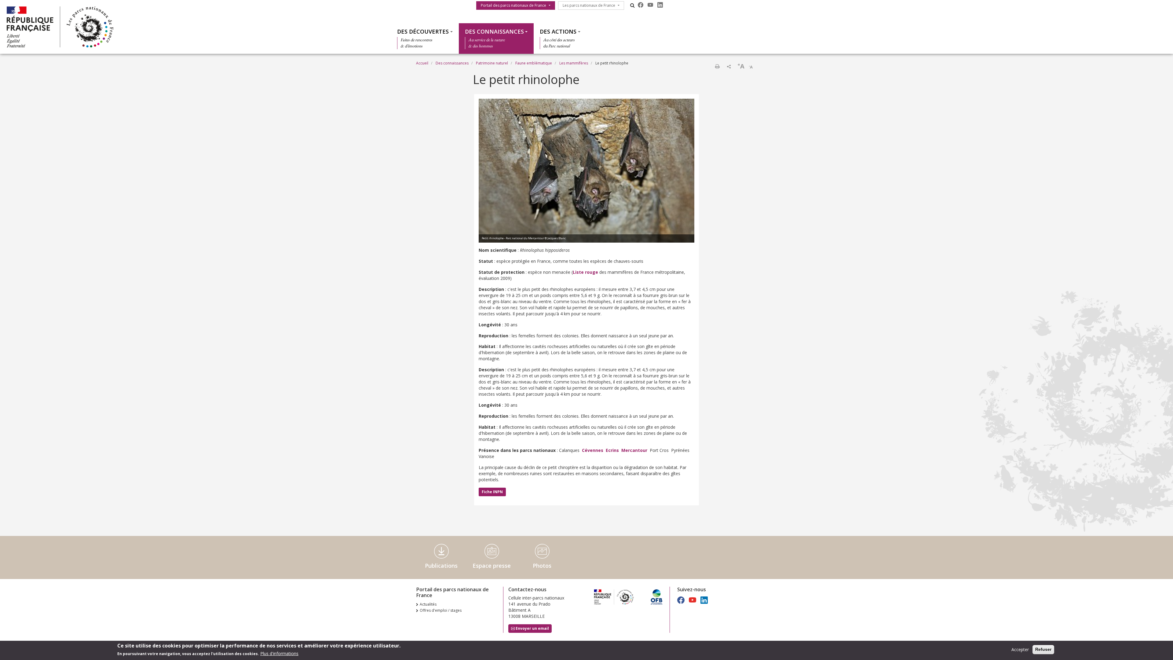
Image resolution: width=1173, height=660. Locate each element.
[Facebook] (640, 5)
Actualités (428, 604)
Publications (441, 565)
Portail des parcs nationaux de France (513, 5)
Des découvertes (423, 31)
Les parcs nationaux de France (589, 5)
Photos (542, 565)
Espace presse (492, 565)
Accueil (422, 63)
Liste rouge (585, 272)
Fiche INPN (492, 491)
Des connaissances (494, 31)
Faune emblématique (533, 63)
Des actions (558, 31)
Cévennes (592, 450)
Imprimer (717, 66)
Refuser (1043, 649)
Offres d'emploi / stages (441, 610)
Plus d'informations (279, 653)
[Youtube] (650, 5)
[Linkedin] (660, 5)
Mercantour (634, 450)
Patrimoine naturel (492, 63)
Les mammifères (573, 63)
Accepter (1020, 649)
